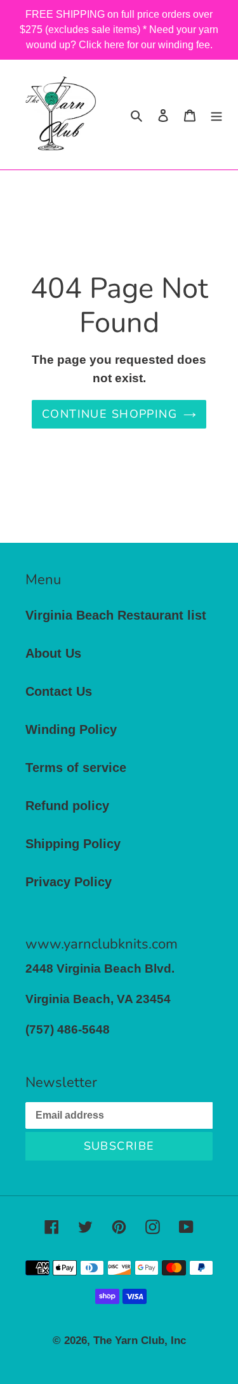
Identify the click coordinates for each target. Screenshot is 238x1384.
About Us (53, 653)
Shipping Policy (73, 844)
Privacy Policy (68, 882)
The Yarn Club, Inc (139, 1340)
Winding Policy (71, 729)
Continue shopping (109, 414)
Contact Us (58, 691)
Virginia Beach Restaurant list (115, 615)
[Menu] (216, 114)
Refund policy (67, 806)
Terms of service (75, 768)
